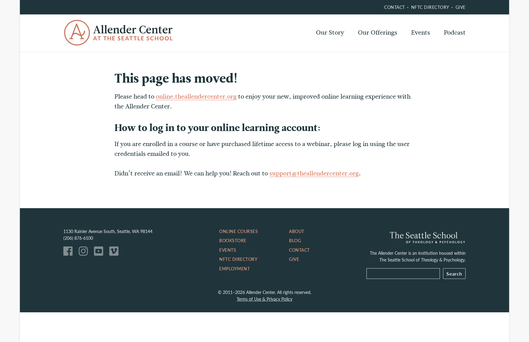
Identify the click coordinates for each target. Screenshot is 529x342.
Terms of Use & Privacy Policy (264, 299)
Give (461, 7)
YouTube (100, 252)
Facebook (69, 252)
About (296, 231)
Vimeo (115, 252)
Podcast (455, 32)
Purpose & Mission (342, 49)
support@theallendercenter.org (314, 173)
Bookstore (232, 240)
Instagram (85, 252)
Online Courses (380, 49)
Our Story (330, 32)
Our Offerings (377, 32)
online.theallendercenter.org (196, 96)
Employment (234, 268)
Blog (295, 240)
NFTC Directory (430, 7)
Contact (394, 7)
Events (420, 32)
